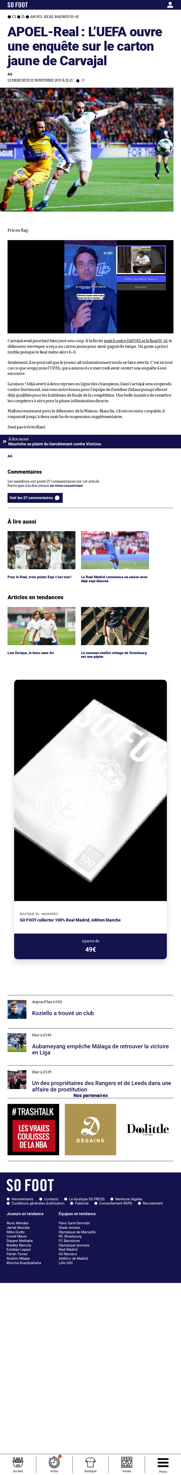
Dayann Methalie (20, 1241)
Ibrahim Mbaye (18, 1258)
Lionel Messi (17, 1236)
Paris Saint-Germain (74, 1223)
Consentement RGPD (115, 1203)
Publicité (82, 1203)
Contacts (51, 1199)
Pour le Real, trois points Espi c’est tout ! (41, 533)
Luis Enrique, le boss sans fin (31, 609)
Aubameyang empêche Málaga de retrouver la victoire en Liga (58, 1030)
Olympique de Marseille (77, 1232)
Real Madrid (68, 1249)
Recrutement (153, 1203)
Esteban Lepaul (19, 1249)
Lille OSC (66, 1263)
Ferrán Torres (17, 1254)
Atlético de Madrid (73, 1258)
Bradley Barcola (19, 1245)
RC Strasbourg (70, 1236)
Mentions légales (128, 1199)
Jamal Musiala (18, 1227)
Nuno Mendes (18, 1223)
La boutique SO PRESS (87, 1199)
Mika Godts (16, 1232)
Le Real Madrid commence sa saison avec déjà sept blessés (115, 535)
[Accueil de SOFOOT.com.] (29, 5)
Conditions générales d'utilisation (38, 1203)
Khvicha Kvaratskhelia (24, 1263)
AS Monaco (68, 1254)
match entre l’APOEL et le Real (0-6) (135, 341)
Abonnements (22, 1199)
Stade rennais (69, 1227)
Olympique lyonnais (74, 1245)
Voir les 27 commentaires (31, 498)
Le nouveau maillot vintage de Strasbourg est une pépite (105, 611)
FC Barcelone (69, 1241)
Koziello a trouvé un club (28, 997)
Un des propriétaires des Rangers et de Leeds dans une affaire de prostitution (71, 1067)
